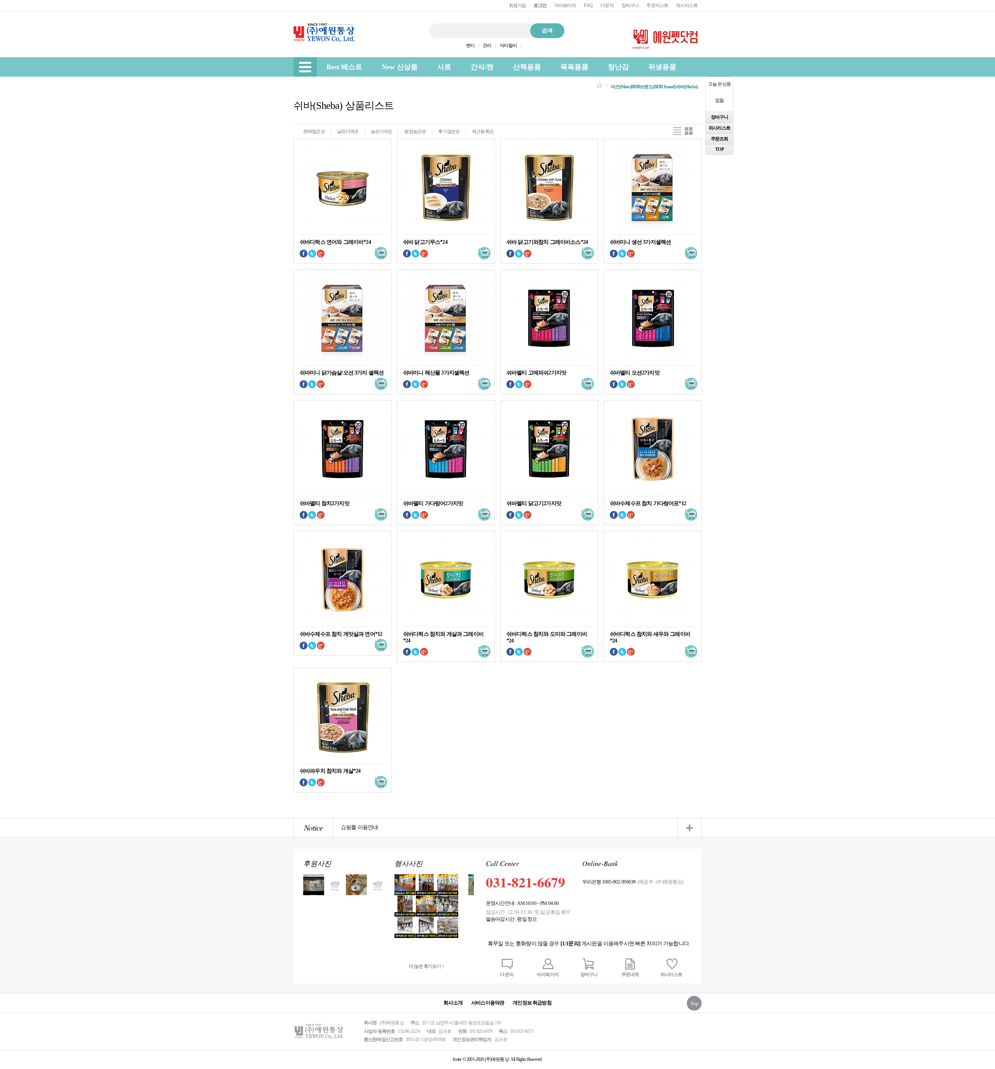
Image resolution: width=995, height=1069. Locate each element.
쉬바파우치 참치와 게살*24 (330, 771)
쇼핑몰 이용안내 (359, 827)
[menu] (305, 67)
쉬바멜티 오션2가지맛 (635, 373)
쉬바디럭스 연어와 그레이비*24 (335, 242)
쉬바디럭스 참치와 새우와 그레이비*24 (650, 637)
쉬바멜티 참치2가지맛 (324, 503)
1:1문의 (607, 5)
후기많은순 (449, 131)
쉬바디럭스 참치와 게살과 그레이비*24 (443, 637)
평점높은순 (415, 131)
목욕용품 (574, 67)
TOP (719, 149)
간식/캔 (482, 67)
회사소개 (453, 1003)
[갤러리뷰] (689, 131)
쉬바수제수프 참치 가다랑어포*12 (648, 503)
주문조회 (719, 139)
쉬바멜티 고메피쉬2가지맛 (536, 373)
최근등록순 (483, 131)
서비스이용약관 (487, 1003)
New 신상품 (400, 67)
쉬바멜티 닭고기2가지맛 (533, 503)
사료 (444, 67)
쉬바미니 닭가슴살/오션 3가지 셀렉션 (342, 373)
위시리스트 (687, 5)
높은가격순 (382, 131)
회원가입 (517, 5)
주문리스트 (657, 5)
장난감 (618, 67)
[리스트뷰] (677, 131)
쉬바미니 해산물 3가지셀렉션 (436, 373)
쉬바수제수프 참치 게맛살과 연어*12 (341, 634)
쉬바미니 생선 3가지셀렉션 (640, 242)
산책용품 (527, 67)
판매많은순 (314, 131)
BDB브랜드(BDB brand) (653, 86)
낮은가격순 (348, 131)
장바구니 (630, 5)
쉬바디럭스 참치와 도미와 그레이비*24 (546, 637)
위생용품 (662, 67)
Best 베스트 (344, 67)
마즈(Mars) (621, 86)
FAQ (588, 5)
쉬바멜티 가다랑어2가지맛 (433, 503)
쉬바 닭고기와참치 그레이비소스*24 (547, 242)
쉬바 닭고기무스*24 (425, 242)
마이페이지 (565, 5)
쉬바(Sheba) (687, 86)
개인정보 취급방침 (532, 1003)
